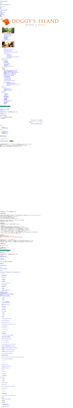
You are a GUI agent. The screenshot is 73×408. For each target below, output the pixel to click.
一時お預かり (6, 94)
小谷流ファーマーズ (7, 90)
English (5, 103)
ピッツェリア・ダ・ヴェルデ (9, 75)
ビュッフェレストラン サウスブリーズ (13, 84)
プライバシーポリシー (8, 100)
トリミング (6, 93)
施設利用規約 (6, 96)
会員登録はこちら (3, 113)
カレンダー (6, 97)
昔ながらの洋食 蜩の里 (10, 71)
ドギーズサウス (7, 53)
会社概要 (5, 98)
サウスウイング (9, 54)
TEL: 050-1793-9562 (3, 115)
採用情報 (5, 99)
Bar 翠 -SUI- (8, 85)
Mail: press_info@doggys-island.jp (36, 123)
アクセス (5, 95)
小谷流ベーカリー (9, 74)
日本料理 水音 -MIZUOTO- (11, 83)
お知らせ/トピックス (7, 36)
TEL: (3, 265)
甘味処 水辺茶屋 (7, 76)
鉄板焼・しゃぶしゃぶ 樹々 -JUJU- (10, 73)
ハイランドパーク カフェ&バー (9, 80)
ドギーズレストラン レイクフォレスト (11, 70)
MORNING (6, 37)
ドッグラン (6, 60)
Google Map (3, 118)
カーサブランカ (9, 57)
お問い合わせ (6, 101)
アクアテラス (8, 55)
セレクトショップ (7, 88)
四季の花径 (6, 61)
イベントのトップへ (3, 138)
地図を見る (2, 263)
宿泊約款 (5, 102)
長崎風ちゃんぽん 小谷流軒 (11, 72)
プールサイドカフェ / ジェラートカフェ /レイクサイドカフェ (8, 78)
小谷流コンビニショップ (8, 89)
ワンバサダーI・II (7, 39)
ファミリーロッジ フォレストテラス (12, 56)
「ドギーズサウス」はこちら (5, 106)
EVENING (6, 38)
